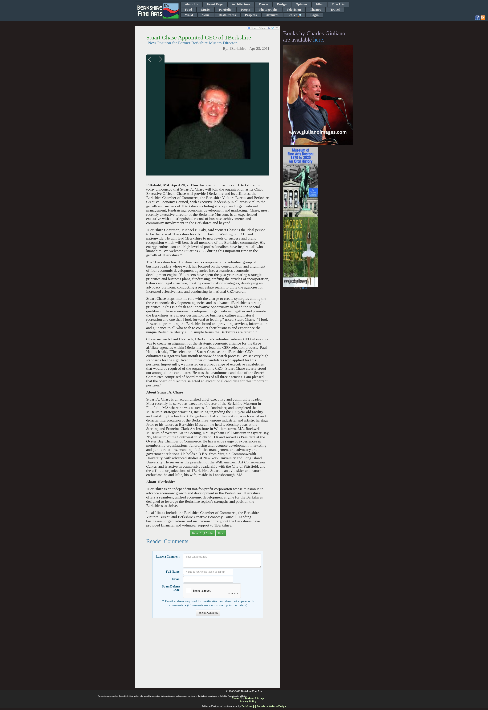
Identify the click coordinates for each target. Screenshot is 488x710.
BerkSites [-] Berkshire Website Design (264, 706)
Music (205, 9)
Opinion (301, 4)
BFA (304, 288)
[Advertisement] (207, 655)
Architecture (241, 4)
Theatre (315, 9)
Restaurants (227, 15)
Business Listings (254, 698)
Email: (176, 579)
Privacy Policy (248, 701)
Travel (335, 9)
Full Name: (173, 571)
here (318, 39)
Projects (251, 15)
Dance (263, 4)
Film (319, 4)
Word (189, 15)
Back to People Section (202, 533)
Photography (268, 9)
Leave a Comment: (168, 556)
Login (314, 15)
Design (282, 4)
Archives (272, 15)
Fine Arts (338, 4)
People (245, 9)
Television (294, 9)
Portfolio (225, 9)
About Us (191, 4)
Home (221, 533)
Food (188, 9)
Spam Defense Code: (171, 588)
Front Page (215, 4)
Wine (205, 15)
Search (293, 15)
